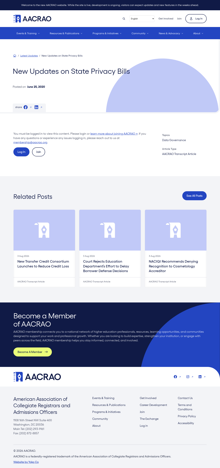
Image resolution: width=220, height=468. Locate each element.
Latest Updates (29, 55)
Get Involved (165, 18)
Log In (21, 151)
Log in (198, 18)
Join (179, 18)
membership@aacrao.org (30, 142)
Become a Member (30, 352)
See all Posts (194, 195)
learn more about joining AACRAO (114, 133)
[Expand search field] (123, 19)
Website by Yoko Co (26, 462)
